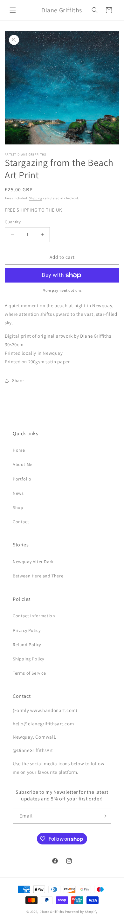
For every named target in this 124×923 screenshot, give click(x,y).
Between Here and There (38, 576)
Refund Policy (27, 644)
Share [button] (18, 380)
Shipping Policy (28, 659)
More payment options (62, 290)
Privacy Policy (26, 630)
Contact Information (34, 616)
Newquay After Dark (33, 561)
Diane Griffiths (51, 911)
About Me (22, 464)
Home (19, 450)
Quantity (13, 222)
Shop (18, 507)
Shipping (35, 198)
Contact (21, 522)
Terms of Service (29, 673)
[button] (13, 10)
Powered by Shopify (81, 911)
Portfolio (22, 479)
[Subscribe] (104, 816)
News (18, 493)
